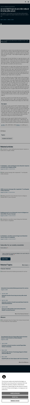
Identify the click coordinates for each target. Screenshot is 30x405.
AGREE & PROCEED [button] (15, 393)
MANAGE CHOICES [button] (15, 400)
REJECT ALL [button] (15, 397)
